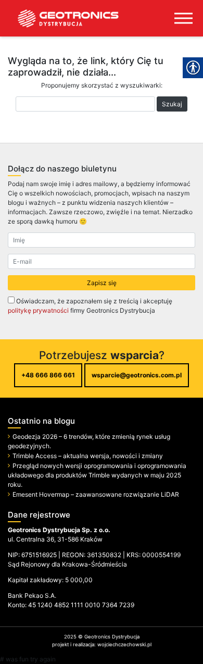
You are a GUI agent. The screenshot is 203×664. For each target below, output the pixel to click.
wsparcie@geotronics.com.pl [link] (137, 375)
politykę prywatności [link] (38, 310)
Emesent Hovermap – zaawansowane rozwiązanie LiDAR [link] (95, 494)
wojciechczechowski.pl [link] (124, 644)
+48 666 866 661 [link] (48, 375)
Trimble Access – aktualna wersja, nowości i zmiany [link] (87, 456)
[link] (60, 18)
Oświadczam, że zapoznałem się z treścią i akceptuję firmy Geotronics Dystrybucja (90, 305)
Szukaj (172, 104)
